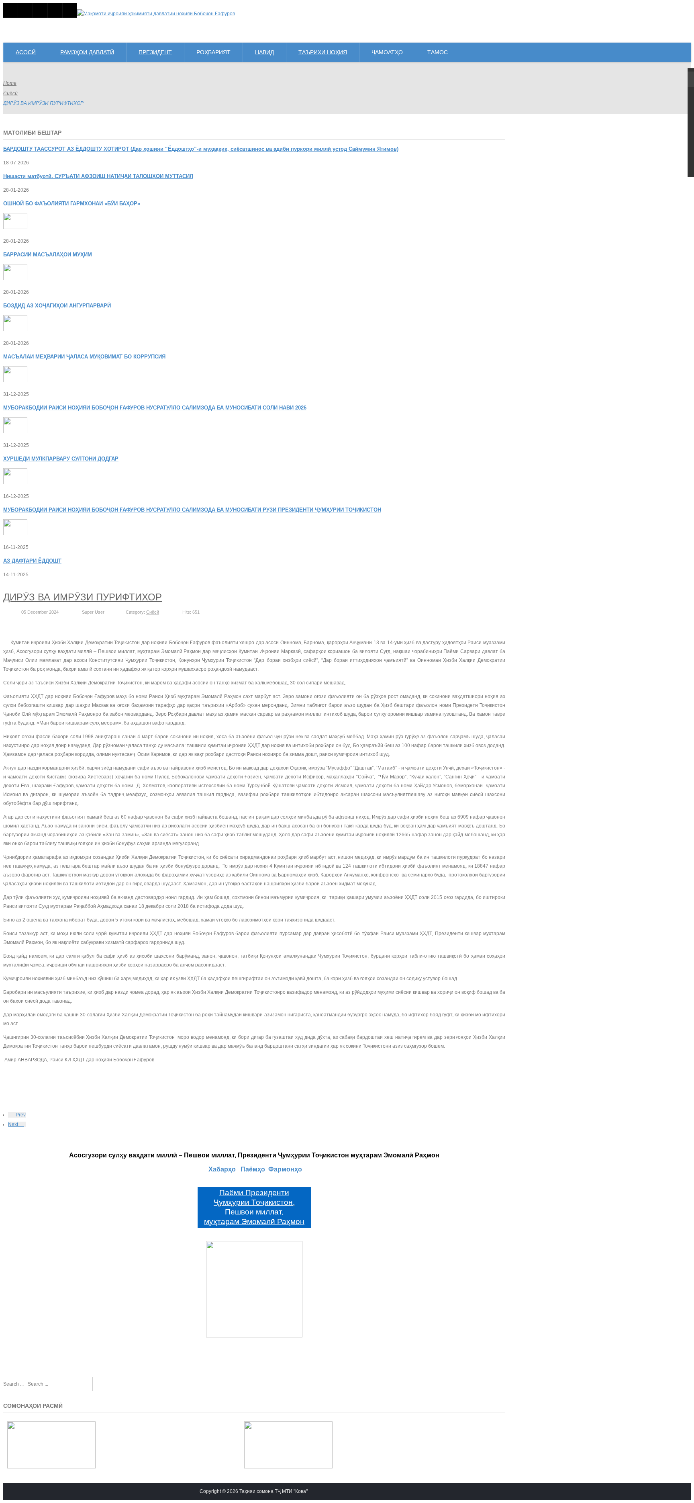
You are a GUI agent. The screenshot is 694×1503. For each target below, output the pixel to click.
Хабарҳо (221, 1169)
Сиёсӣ (10, 93)
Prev (20, 1115)
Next (13, 1124)
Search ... (13, 1384)
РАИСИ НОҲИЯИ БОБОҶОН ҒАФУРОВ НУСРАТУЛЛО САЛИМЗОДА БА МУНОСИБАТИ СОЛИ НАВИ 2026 (154, 408)
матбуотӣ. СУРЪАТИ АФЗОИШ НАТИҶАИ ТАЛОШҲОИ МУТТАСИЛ (98, 176)
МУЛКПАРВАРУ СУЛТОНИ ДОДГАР (60, 459)
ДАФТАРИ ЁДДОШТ (32, 561)
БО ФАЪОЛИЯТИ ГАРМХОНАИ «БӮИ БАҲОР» (71, 204)
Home (9, 83)
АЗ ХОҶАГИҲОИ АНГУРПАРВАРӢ (57, 306)
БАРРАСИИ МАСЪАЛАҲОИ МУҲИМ (47, 255)
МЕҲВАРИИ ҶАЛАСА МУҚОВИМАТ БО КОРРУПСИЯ (84, 357)
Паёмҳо (253, 1169)
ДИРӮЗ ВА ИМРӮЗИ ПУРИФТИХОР (82, 597)
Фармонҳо (285, 1169)
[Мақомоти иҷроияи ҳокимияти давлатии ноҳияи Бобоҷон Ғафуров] (156, 13)
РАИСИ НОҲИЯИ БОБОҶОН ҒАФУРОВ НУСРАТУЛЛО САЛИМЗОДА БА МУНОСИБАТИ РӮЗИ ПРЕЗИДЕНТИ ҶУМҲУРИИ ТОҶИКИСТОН (192, 510)
